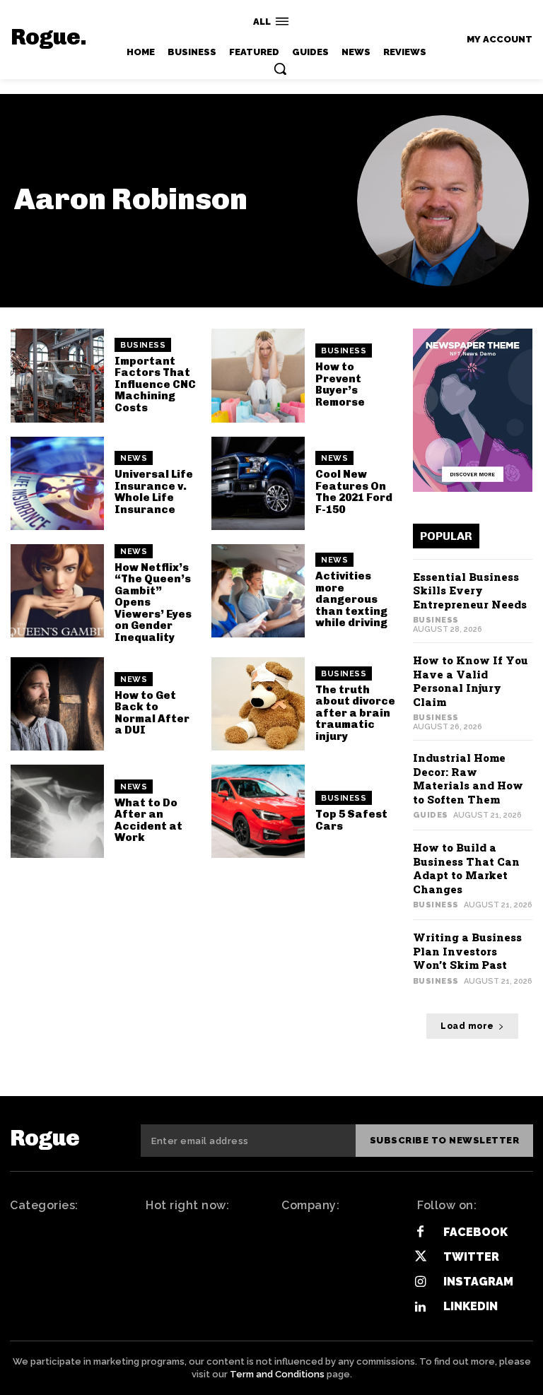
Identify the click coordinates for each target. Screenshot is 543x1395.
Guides (430, 815)
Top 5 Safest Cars (351, 820)
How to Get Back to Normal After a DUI (152, 713)
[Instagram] (420, 1282)
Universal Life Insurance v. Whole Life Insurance (154, 492)
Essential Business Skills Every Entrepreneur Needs (470, 590)
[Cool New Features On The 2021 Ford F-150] (258, 483)
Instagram (478, 1281)
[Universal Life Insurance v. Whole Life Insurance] (57, 483)
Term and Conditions (277, 1374)
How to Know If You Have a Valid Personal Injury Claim (470, 681)
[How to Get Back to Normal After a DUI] (57, 704)
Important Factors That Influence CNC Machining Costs (155, 384)
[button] (280, 68)
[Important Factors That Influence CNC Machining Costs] (57, 375)
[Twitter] (420, 1257)
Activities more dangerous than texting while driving (351, 599)
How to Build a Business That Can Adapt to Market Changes (466, 868)
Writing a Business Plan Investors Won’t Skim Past (467, 951)
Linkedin (470, 1306)
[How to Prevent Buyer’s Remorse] (258, 375)
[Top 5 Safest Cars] (258, 811)
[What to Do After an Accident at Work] (57, 811)
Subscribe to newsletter (445, 1140)
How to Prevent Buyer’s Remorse (340, 384)
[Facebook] (420, 1232)
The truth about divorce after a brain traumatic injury (355, 713)
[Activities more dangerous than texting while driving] (258, 590)
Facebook (475, 1232)
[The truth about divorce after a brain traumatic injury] (258, 704)
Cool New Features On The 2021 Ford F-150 (353, 492)
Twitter (471, 1257)
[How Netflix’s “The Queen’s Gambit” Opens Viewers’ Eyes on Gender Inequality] (57, 590)
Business (142, 345)
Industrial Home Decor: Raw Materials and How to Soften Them (468, 778)
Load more (467, 1026)
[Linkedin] (420, 1307)
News (133, 458)
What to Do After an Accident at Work (148, 820)
